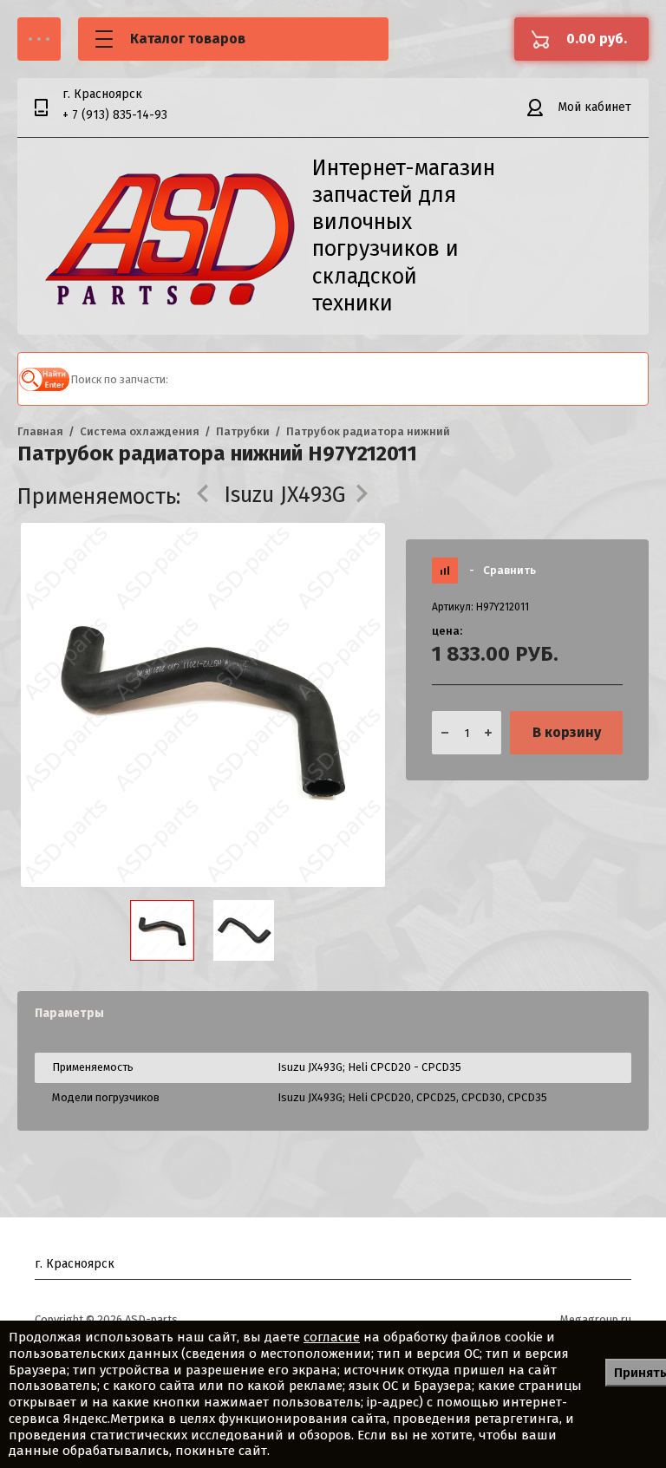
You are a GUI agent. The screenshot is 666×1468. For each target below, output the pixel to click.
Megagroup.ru (595, 1319)
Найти (44, 379)
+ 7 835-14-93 (114, 115)
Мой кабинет (594, 107)
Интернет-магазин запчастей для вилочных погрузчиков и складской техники (403, 235)
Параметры (69, 1013)
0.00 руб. (596, 38)
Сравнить (502, 570)
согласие (332, 1337)
